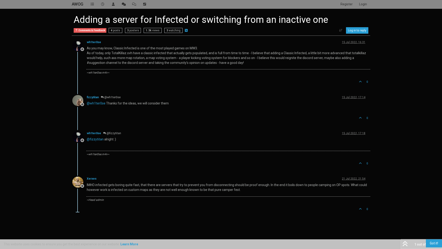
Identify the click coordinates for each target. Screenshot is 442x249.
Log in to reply (357, 30)
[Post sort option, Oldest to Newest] (341, 30)
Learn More (129, 244)
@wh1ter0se (112, 97)
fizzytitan (93, 97)
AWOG (77, 4)
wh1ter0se (94, 42)
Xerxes (91, 178)
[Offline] (79, 45)
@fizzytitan (113, 133)
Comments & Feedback (91, 30)
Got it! (434, 243)
